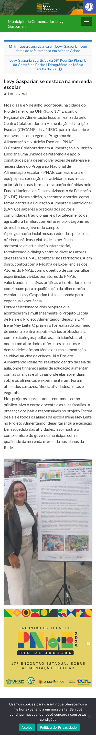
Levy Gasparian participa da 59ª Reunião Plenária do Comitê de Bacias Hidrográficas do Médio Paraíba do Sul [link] (48, 64)
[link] (89, 7)
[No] (89, 716)
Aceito (27, 727)
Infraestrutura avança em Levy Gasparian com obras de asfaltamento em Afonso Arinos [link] (50, 48)
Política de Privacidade (58, 727)
